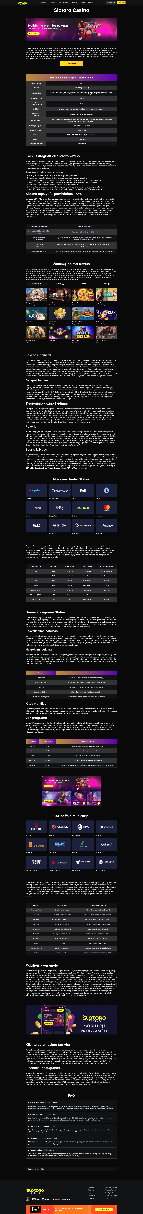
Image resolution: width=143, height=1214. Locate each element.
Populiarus (35, 283)
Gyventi (58, 283)
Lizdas (105, 283)
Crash (82, 283)
